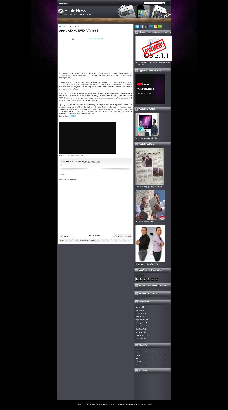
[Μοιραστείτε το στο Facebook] (98, 162)
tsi (136, 364)
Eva (137, 353)
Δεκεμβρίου (139, 326)
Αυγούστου (139, 338)
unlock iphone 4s (122, 404)
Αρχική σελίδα (64, 3)
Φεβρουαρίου (140, 320)
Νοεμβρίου (139, 329)
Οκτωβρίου (139, 332)
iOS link (73, 116)
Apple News (75, 10)
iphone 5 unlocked (148, 404)
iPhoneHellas (79, 156)
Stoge (138, 358)
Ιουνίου (137, 307)
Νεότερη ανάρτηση (67, 236)
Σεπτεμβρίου (139, 335)
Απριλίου (138, 313)
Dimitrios (78, 162)
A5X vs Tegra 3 (65, 156)
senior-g (138, 361)
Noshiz (138, 356)
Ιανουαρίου (139, 323)
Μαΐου (137, 310)
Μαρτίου (138, 316)
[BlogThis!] (94, 162)
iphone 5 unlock (110, 404)
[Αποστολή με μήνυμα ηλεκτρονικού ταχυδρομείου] (92, 162)
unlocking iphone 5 (134, 404)
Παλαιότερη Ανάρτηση (123, 236)
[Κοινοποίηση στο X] (96, 162)
